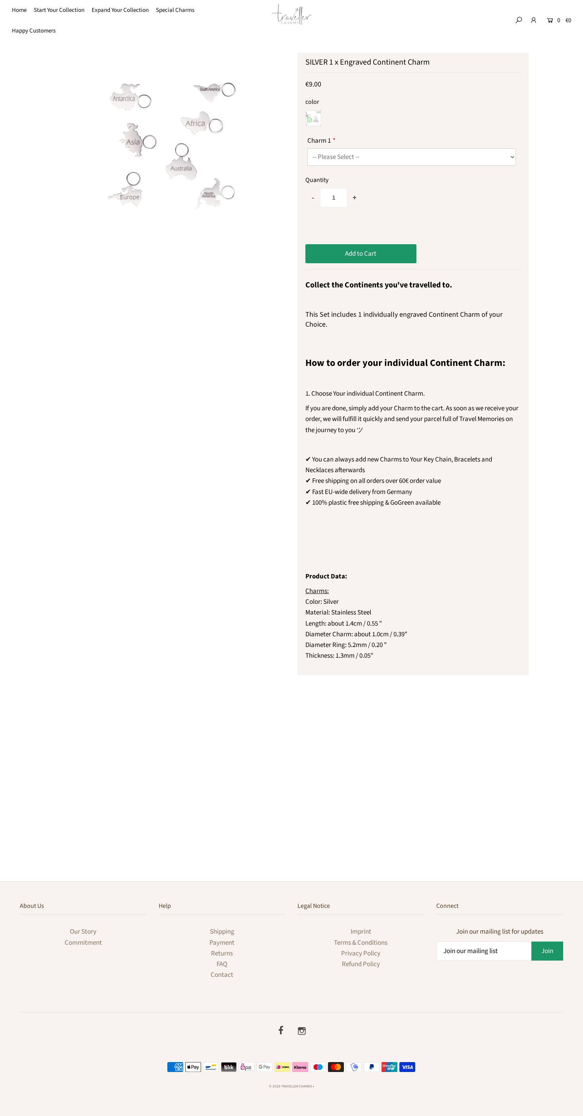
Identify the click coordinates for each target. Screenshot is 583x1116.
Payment (221, 943)
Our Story (83, 931)
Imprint (361, 931)
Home (19, 10)
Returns (222, 953)
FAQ (222, 964)
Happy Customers (34, 31)
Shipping (222, 931)
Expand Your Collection (120, 10)
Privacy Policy (360, 953)
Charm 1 (319, 140)
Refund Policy (361, 964)
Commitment (83, 943)
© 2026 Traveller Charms (290, 1086)
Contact (222, 975)
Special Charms (175, 10)
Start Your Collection (59, 10)
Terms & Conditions (360, 943)
